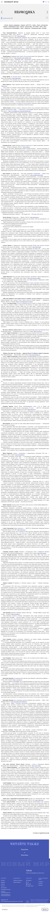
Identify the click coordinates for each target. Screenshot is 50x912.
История (3, 880)
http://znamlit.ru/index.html (36, 175)
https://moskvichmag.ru (34, 354)
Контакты (40, 885)
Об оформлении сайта (5, 889)
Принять (45, 909)
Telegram (29, 880)
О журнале (40, 881)
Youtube (29, 884)
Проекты (3, 884)
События (3, 885)
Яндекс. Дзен (30, 885)
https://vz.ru (4, 86)
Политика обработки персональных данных (5, 895)
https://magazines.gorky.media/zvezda (22, 57)
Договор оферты (17, 882)
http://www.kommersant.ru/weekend (24, 301)
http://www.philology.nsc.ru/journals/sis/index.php (20, 111)
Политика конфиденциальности (5, 892)
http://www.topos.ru (17, 679)
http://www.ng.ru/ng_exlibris (34, 278)
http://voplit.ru (26, 147)
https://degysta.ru (21, 36)
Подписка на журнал (17, 880)
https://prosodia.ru (15, 614)
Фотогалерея (4, 887)
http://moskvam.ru (34, 217)
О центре (40, 883)
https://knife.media (16, 78)
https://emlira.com (39, 800)
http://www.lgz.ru (38, 331)
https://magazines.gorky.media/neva (19, 701)
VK (28, 882)
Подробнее (4, 909)
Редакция (3, 882)
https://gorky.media (41, 553)
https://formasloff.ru (19, 454)
